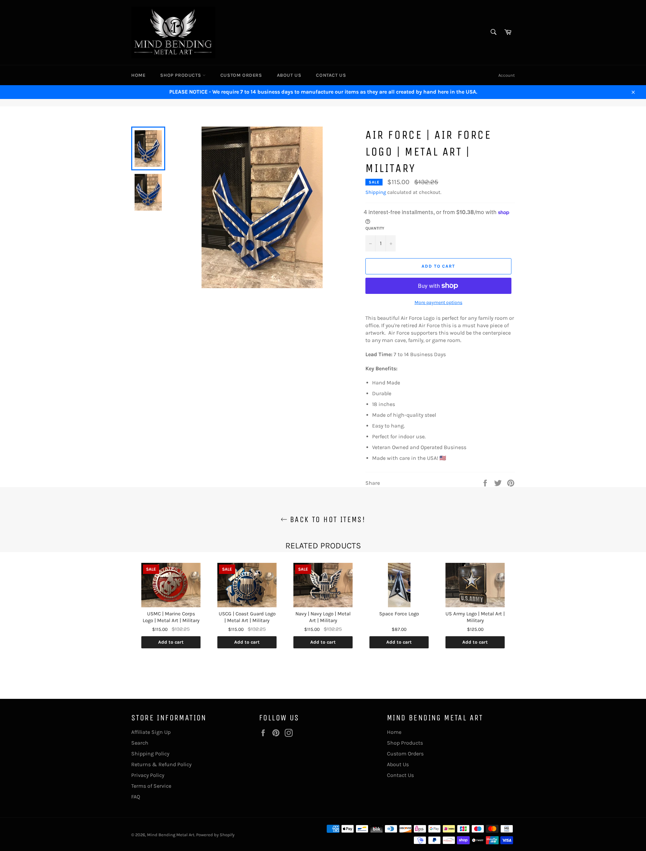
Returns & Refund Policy (161, 764)
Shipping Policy (150, 753)
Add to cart (171, 642)
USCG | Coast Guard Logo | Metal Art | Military (247, 617)
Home (138, 75)
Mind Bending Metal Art (170, 834)
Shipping (375, 192)
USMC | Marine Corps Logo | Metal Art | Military (171, 617)
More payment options (438, 302)
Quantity (374, 228)
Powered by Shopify (215, 834)
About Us (289, 75)
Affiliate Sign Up (151, 732)
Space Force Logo (399, 614)
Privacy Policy (147, 775)
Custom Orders (241, 75)
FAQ (135, 796)
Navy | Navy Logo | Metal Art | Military (323, 617)
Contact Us (331, 75)
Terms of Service (151, 786)
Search (139, 743)
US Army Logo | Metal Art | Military (475, 617)
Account (506, 75)
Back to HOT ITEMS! (326, 519)
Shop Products (181, 75)
